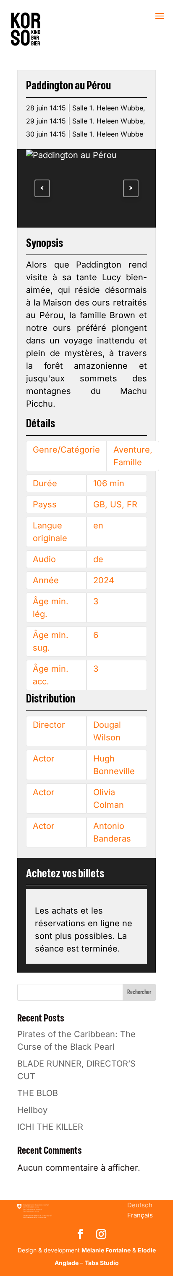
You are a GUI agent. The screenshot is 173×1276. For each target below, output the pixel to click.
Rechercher (139, 992)
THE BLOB (37, 1093)
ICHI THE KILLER (50, 1127)
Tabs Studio (102, 1262)
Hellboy (32, 1110)
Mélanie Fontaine (106, 1250)
